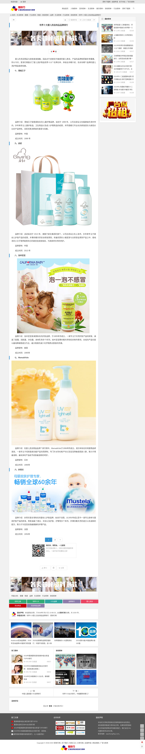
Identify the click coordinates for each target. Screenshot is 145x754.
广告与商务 (130, 2)
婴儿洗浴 (89, 601)
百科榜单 (82, 8)
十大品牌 (54, 601)
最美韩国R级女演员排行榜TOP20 (25, 721)
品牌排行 (72, 601)
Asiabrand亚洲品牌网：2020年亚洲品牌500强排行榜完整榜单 (21, 643)
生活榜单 (91, 8)
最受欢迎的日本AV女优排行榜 (24, 725)
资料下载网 (106, 2)
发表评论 (73, 20)
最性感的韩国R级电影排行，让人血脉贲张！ (29, 734)
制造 (39, 15)
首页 (13, 15)
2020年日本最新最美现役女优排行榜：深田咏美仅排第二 (34, 731)
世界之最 (18, 601)
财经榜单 (108, 8)
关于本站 (122, 2)
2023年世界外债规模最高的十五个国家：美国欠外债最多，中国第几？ (123, 48)
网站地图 (96, 743)
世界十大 (48, 62)
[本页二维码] (142, 746)
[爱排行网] (72, 748)
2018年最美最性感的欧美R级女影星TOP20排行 (30, 728)
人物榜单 (74, 8)
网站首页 (65, 8)
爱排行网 (62, 613)
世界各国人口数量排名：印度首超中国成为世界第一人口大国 (123, 27)
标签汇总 (72, 743)
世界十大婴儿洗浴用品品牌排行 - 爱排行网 (42, 615)
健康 (26, 15)
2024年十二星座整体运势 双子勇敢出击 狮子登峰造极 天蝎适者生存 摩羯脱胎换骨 (124, 79)
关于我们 (65, 743)
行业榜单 (117, 8)
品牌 (51, 15)
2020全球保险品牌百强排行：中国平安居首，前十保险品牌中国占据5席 (42, 643)
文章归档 (80, 743)
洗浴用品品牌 (35, 448)
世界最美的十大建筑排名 (63, 640)
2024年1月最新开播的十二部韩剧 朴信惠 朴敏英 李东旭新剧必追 (123, 89)
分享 (62, 568)
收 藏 (54, 51)
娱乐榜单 (99, 8)
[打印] (65, 19)
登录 (24, 2)
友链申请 (115, 2)
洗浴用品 (18, 606)
